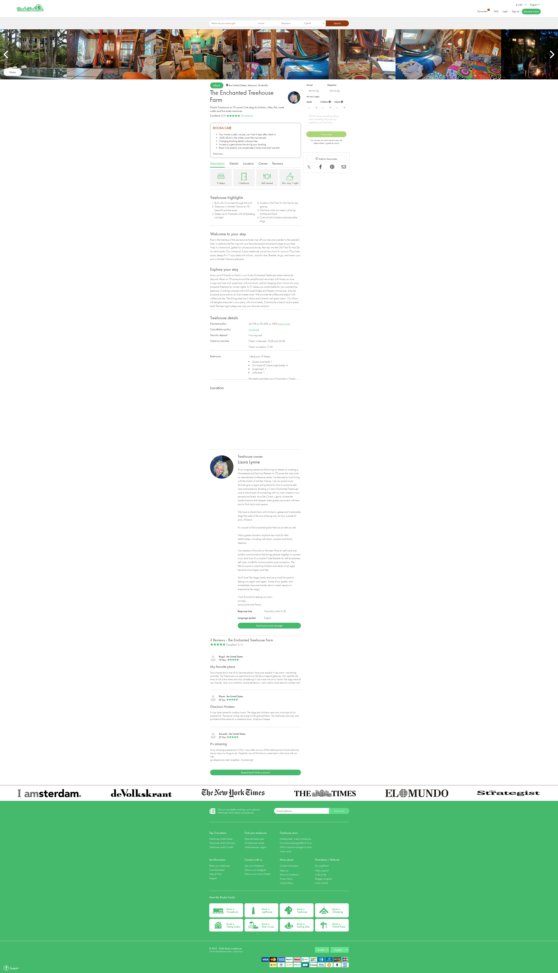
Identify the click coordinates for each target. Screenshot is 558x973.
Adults (309, 101)
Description (217, 163)
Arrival (309, 85)
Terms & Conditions (289, 874)
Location (248, 163)
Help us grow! (322, 870)
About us (284, 870)
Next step (326, 134)
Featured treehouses (254, 838)
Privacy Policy (286, 878)
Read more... (218, 153)
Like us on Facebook (254, 865)
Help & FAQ (215, 874)
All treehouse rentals (254, 843)
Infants (338, 101)
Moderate (253, 329)
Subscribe (339, 811)
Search (337, 23)
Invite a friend (321, 883)
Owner (263, 163)
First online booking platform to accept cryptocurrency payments (297, 843)
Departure (331, 85)
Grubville (263, 85)
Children (325, 101)
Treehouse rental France (221, 838)
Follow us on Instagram (255, 870)
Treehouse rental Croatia (221, 847)
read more (284, 324)
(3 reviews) (247, 115)
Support (213, 878)
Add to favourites (327, 159)
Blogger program (323, 878)
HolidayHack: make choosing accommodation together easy (297, 838)
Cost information (217, 870)
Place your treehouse (219, 865)
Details (233, 163)
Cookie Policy (286, 883)
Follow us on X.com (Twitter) (258, 874)
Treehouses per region (255, 847)
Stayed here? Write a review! (255, 772)
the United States (237, 85)
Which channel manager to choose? (297, 847)
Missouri (252, 85)
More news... (286, 851)
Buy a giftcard (322, 865)
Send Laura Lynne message (269, 625)
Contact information (289, 865)
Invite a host (320, 874)
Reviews (277, 163)
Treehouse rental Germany (222, 843)
